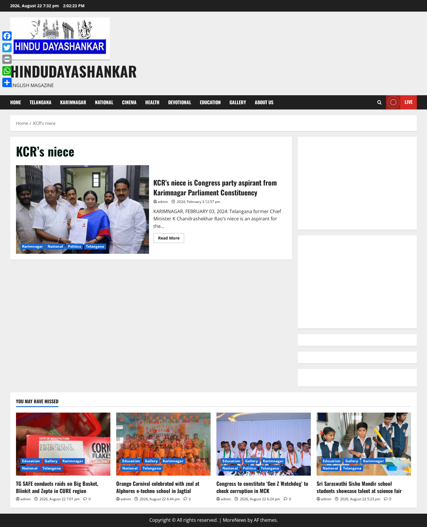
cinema (129, 102)
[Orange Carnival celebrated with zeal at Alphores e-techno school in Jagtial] (163, 444)
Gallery (237, 102)
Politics (74, 246)
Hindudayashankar (73, 71)
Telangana (40, 102)
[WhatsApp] (7, 71)
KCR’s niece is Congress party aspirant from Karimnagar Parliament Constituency (82, 209)
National (104, 102)
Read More (171, 239)
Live (408, 101)
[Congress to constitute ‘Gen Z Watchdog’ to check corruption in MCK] (263, 444)
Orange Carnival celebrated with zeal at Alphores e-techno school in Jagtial (157, 487)
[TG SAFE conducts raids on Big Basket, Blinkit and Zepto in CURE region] (63, 444)
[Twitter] (7, 47)
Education (210, 102)
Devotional (179, 102)
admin (163, 201)
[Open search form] (379, 102)
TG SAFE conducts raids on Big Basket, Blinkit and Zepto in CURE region (57, 487)
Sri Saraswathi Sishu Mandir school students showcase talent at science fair (359, 487)
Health (152, 102)
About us (264, 102)
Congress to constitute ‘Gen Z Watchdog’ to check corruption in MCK (262, 487)
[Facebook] (7, 36)
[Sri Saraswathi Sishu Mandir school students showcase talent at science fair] (364, 444)
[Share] (7, 82)
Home (15, 102)
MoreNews (234, 520)
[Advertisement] (357, 183)
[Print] (7, 59)
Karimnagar (73, 102)
